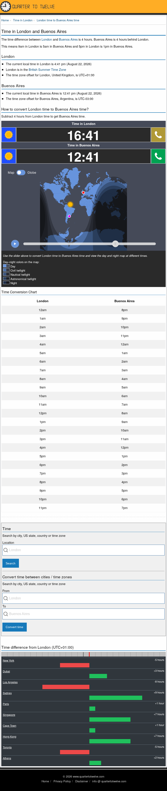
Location (8, 542)
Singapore (9, 714)
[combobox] (83, 550)
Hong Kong (9, 736)
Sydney (7, 693)
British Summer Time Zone (47, 69)
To (4, 606)
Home (45, 781)
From (6, 590)
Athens (7, 758)
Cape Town (9, 725)
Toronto (7, 747)
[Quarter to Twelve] (83, 6)
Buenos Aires (68, 39)
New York (8, 660)
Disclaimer (81, 781)
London (47, 39)
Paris (6, 704)
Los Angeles (10, 682)
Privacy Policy (62, 781)
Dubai (6, 671)
